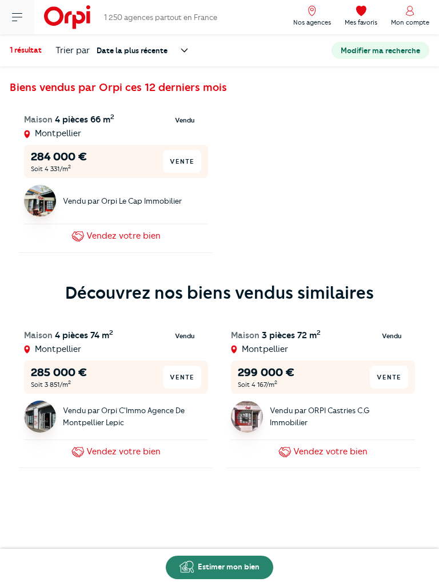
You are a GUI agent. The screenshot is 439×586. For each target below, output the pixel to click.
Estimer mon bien (228, 566)
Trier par (72, 50)
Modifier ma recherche (380, 50)
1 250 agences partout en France (160, 17)
